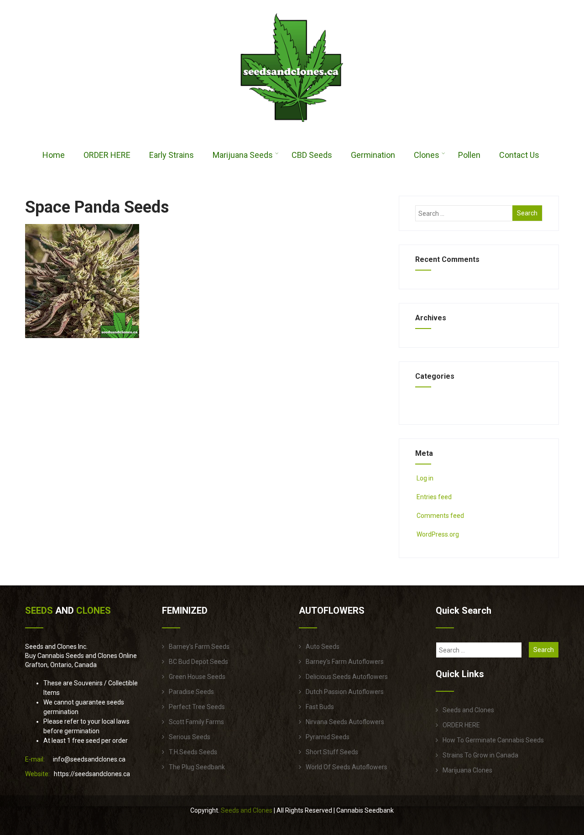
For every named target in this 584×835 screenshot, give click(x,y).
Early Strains (171, 155)
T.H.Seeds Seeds (193, 752)
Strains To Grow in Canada (480, 755)
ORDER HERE (106, 155)
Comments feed (440, 515)
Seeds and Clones (468, 710)
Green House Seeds (197, 676)
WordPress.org (438, 534)
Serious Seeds (189, 737)
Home (53, 155)
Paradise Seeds (191, 691)
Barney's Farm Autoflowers (345, 661)
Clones (426, 155)
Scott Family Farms (196, 721)
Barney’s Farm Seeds (199, 646)
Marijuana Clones (467, 770)
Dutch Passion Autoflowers (345, 691)
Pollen (469, 155)
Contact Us (519, 155)
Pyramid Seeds (327, 737)
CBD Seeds (312, 155)
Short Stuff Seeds (332, 752)
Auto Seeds (322, 646)
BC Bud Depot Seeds (198, 661)
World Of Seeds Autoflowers (346, 767)
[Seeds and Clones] (292, 127)
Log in (425, 478)
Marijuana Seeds (243, 155)
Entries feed (434, 497)
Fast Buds (320, 706)
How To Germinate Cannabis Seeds (493, 740)
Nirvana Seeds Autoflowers (345, 721)
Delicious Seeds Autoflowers (347, 676)
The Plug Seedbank (197, 767)
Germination (373, 155)
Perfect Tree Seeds (197, 706)
